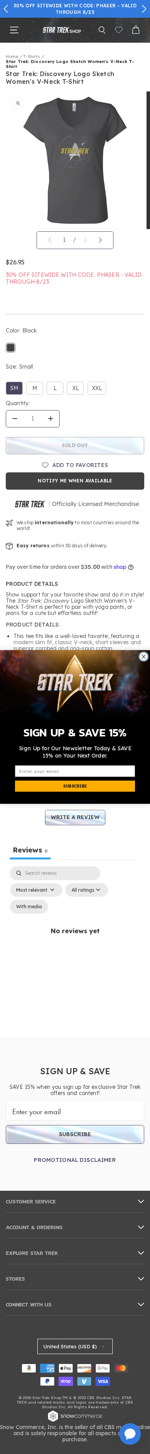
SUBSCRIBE (75, 786)
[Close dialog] (143, 656)
